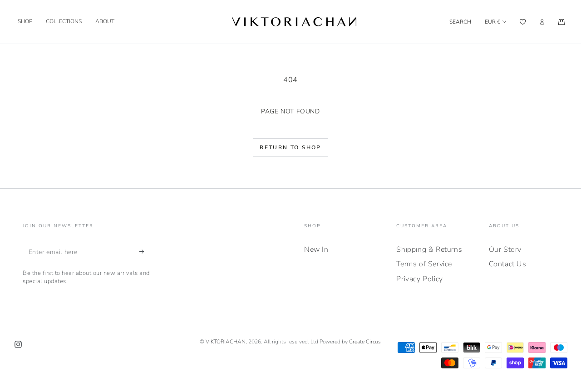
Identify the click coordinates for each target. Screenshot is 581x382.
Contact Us (508, 264)
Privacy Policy (419, 279)
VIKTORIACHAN (226, 341)
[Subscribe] (144, 252)
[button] (460, 22)
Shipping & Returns (429, 250)
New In (316, 250)
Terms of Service (424, 264)
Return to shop (290, 147)
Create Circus (365, 341)
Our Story (505, 250)
